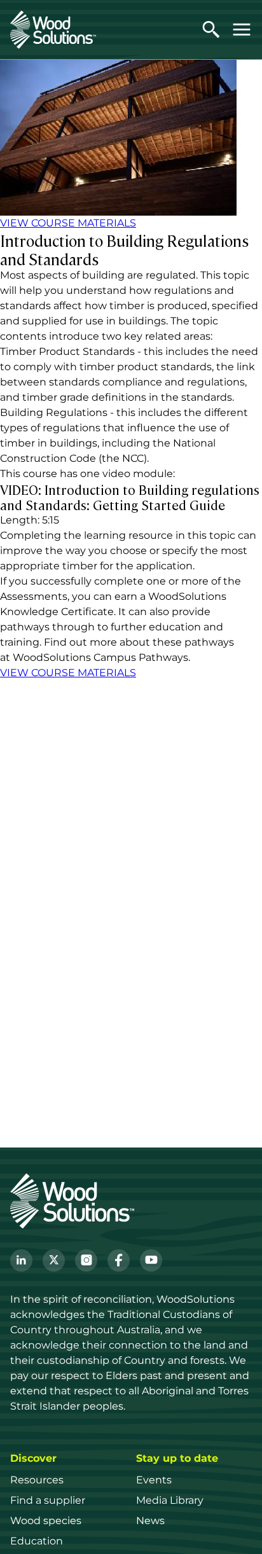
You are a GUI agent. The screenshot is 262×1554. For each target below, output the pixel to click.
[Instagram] (86, 1260)
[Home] (53, 29)
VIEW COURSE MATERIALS (68, 223)
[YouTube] (151, 1260)
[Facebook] (118, 1260)
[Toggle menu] (241, 29)
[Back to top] (239, 1526)
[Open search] (211, 29)
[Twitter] (54, 1260)
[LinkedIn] (21, 1260)
